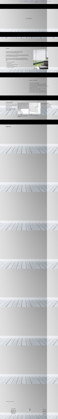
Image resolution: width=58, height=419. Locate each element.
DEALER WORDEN (49, 1)
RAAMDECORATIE (25, 1)
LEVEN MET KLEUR (42, 1)
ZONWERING (31, 1)
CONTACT (36, 2)
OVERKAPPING (37, 1)
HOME (21, 1)
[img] (12, 2)
